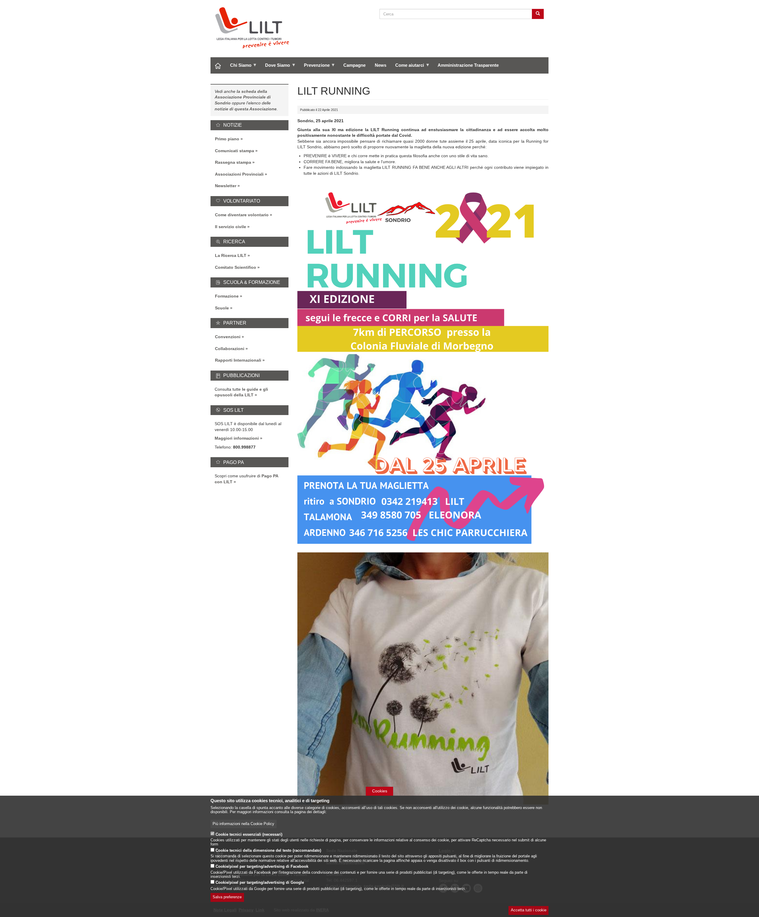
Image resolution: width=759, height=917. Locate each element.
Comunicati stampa (234, 150)
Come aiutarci (407, 67)
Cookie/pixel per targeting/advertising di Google (260, 883)
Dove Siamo (275, 67)
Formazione (227, 296)
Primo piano (227, 138)
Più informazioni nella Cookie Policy (243, 824)
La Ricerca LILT (230, 255)
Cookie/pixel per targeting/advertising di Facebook (262, 866)
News (380, 65)
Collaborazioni (229, 348)
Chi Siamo (238, 67)
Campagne (354, 65)
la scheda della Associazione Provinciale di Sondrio (243, 97)
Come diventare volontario (242, 214)
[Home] (254, 28)
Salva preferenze (227, 897)
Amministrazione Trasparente (468, 65)
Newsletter (225, 185)
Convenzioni (227, 336)
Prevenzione (314, 67)
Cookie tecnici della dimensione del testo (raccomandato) (268, 850)
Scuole (222, 308)
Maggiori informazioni (237, 438)
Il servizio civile (230, 226)
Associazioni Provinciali (239, 174)
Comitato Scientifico (235, 267)
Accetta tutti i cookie (528, 910)
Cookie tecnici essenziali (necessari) (249, 834)
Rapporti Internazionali (238, 360)
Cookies (379, 791)
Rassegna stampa (233, 162)
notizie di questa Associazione (246, 109)
